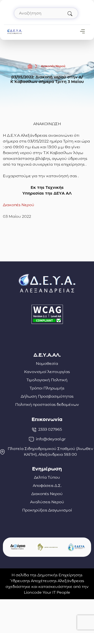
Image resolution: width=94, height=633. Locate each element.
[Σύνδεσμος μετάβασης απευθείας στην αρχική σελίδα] (14, 31)
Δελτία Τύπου (47, 477)
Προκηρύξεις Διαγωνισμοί (47, 510)
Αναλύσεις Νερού (47, 502)
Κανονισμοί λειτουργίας (47, 371)
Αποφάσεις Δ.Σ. (47, 485)
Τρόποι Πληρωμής (47, 388)
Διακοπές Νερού (53, 66)
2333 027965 (50, 429)
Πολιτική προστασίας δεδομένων (47, 404)
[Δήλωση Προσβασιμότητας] (47, 314)
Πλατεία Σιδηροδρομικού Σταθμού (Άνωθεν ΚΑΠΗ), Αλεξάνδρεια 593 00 (50, 451)
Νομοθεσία (47, 363)
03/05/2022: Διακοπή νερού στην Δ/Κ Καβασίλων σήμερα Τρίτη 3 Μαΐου (47, 79)
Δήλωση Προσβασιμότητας (47, 396)
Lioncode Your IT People (47, 592)
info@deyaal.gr (51, 439)
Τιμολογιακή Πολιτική (47, 380)
